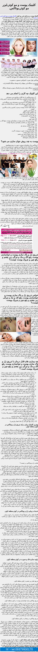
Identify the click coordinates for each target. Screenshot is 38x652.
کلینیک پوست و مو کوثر (9, 16)
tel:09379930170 (22, 649)
